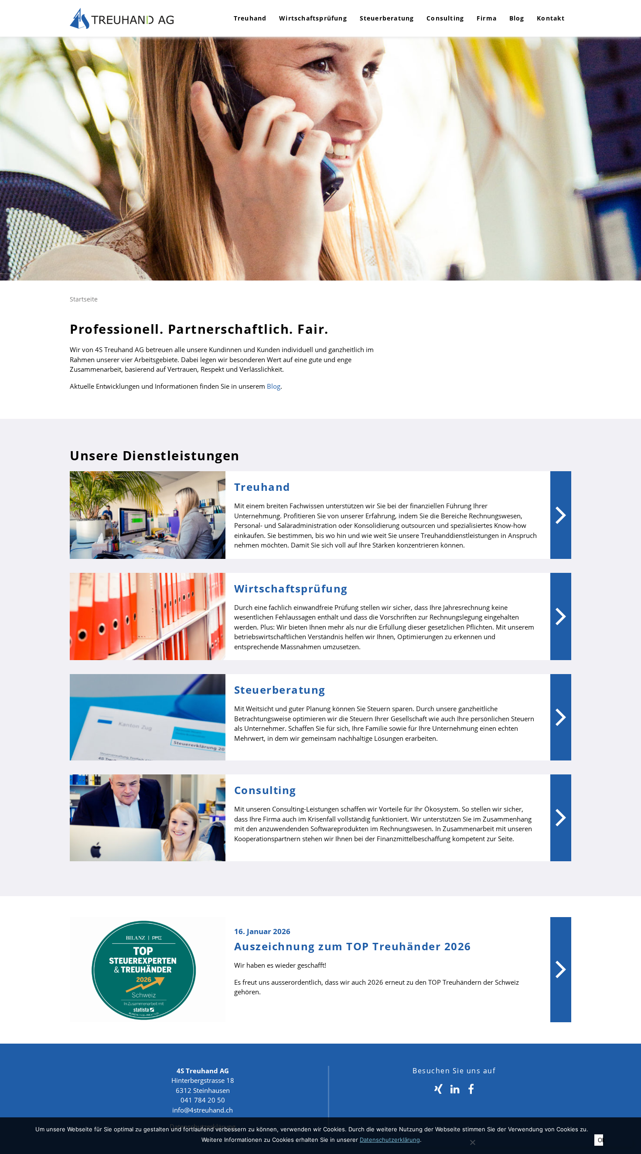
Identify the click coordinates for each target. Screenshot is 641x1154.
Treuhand (250, 18)
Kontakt (551, 18)
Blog (517, 18)
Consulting (445, 18)
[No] (472, 1142)
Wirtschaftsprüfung (313, 18)
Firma (487, 18)
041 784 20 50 (203, 1100)
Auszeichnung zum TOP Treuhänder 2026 (352, 946)
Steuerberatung (387, 18)
